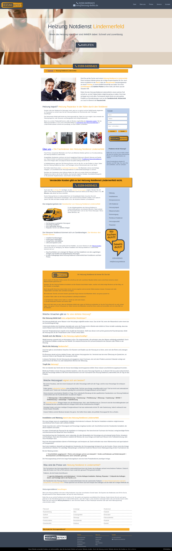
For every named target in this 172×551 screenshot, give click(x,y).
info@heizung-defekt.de (117, 261)
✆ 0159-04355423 (116, 537)
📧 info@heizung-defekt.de (118, 539)
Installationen (113, 196)
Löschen (112, 131)
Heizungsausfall (114, 221)
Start (134, 4)
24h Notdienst (113, 204)
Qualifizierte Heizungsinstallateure (91, 159)
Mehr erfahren (132, 549)
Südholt (45, 514)
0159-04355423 (86, 3)
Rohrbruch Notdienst (115, 218)
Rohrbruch (80, 541)
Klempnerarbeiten (81, 546)
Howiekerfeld (47, 523)
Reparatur (112, 225)
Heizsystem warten (91, 121)
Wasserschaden (113, 211)
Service (159, 4)
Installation (80, 544)
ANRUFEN (87, 45)
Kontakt (167, 4)
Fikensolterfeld (108, 517)
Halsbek (106, 512)
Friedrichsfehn (47, 520)
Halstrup (76, 523)
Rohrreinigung (113, 214)
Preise (151, 4)
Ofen (74, 512)
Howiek (106, 523)
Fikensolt (46, 509)
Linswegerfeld (77, 514)
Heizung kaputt (113, 207)
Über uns (142, 4)
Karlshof (45, 517)
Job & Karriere (98, 543)
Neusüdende (77, 520)
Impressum (98, 539)
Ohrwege (76, 517)
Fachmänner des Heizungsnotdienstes (87, 122)
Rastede (106, 520)
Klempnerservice (114, 200)
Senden (123, 131)
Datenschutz (98, 537)
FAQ (96, 544)
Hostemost (107, 509)
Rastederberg (47, 512)
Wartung (111, 193)
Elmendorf (107, 514)
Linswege (76, 509)
